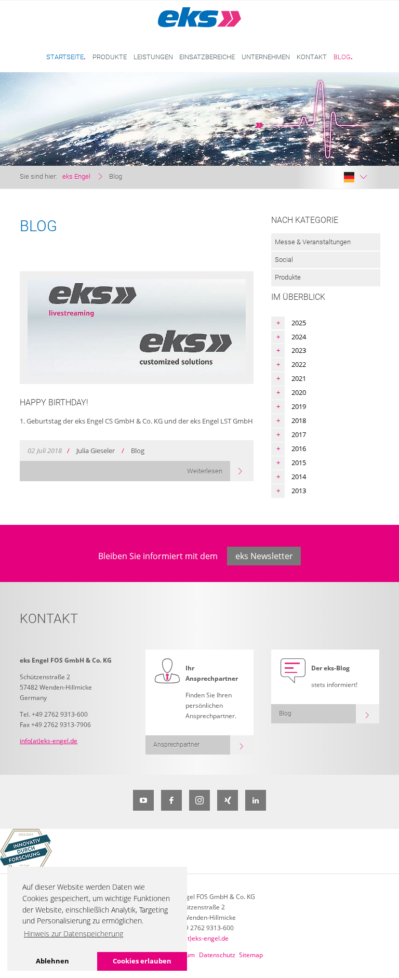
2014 (298, 476)
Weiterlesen (204, 471)
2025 (298, 322)
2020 (298, 392)
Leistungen (153, 57)
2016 (298, 448)
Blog (342, 57)
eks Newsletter (264, 556)
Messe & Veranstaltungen (313, 242)
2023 (298, 350)
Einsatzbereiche (207, 57)
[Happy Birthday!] (136, 328)
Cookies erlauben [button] (142, 961)
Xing (227, 800)
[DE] (355, 177)
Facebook (171, 800)
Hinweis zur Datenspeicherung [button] (73, 934)
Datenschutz (217, 955)
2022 (298, 364)
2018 (298, 420)
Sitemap (251, 955)
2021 (298, 378)
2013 (298, 490)
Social (284, 259)
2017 (298, 434)
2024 (298, 336)
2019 (298, 406)
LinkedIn (255, 800)
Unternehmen (266, 57)
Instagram (199, 800)
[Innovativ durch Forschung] (26, 851)
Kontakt (312, 57)
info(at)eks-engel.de (48, 741)
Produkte (109, 57)
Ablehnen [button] (52, 961)
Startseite (65, 57)
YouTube (143, 800)
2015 (298, 462)
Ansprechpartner (176, 744)
